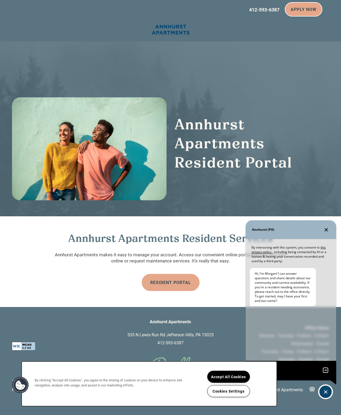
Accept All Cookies (228, 376)
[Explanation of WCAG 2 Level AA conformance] (23, 346)
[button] (303, 9)
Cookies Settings (229, 391)
